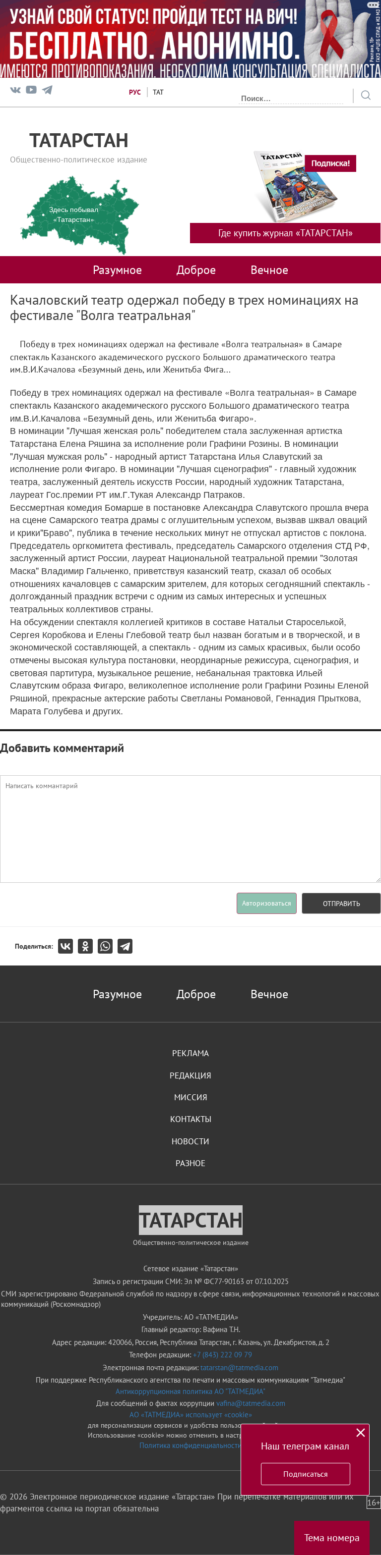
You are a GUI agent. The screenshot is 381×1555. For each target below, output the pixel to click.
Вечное (269, 269)
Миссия (190, 1097)
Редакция (190, 1075)
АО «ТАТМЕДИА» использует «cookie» (190, 1414)
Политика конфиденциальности (190, 1445)
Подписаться (305, 1474)
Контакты (190, 1119)
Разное (190, 1163)
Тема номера (332, 1537)
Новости (190, 1141)
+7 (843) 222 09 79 (222, 1354)
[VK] (15, 92)
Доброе (196, 269)
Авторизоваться (266, 903)
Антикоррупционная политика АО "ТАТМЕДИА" (190, 1391)
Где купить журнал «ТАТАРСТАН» (285, 233)
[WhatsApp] (108, 946)
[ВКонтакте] (68, 946)
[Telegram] (47, 92)
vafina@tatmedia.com (250, 1403)
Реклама (190, 1053)
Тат (158, 92)
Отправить (341, 903)
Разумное (117, 269)
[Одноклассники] (88, 946)
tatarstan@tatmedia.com (239, 1367)
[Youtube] (31, 92)
